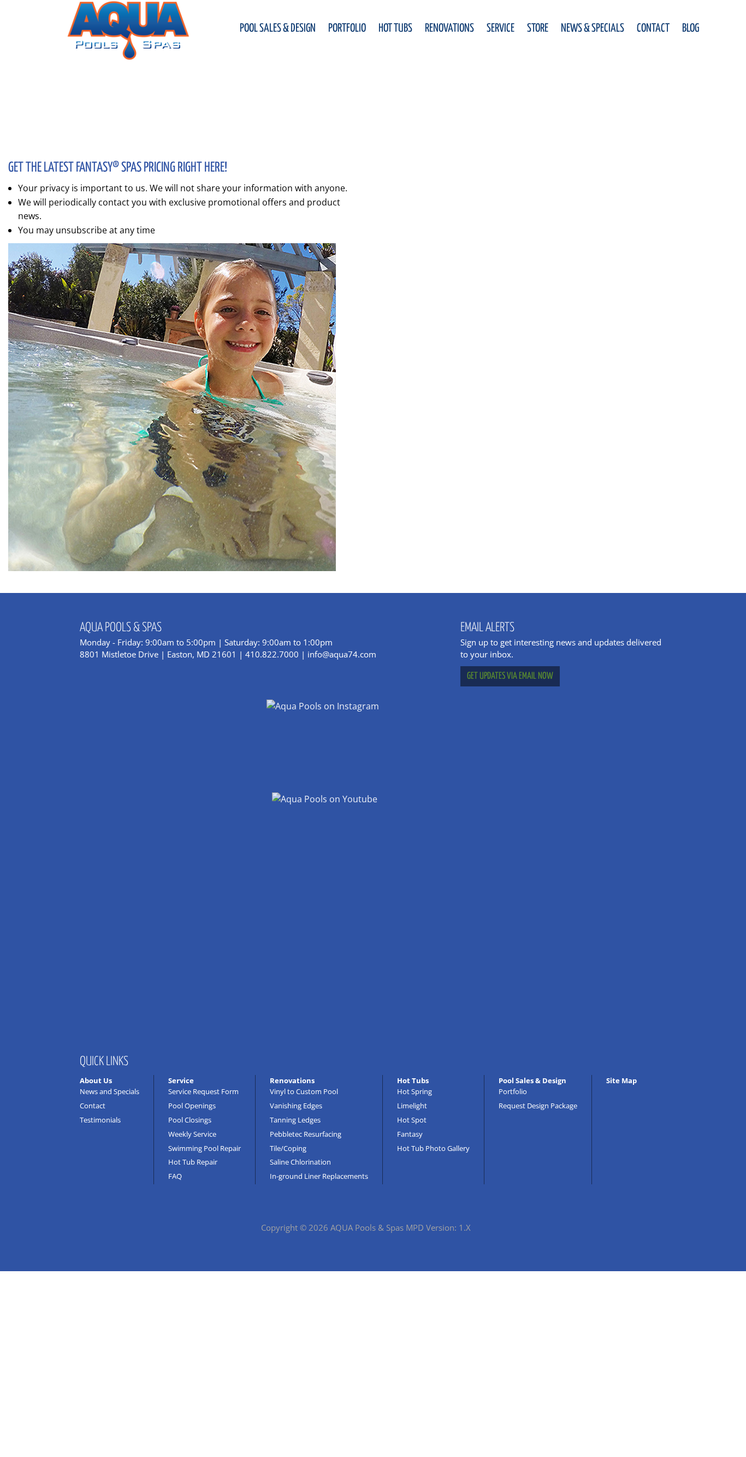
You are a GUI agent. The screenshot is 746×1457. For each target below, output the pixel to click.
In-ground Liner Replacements (319, 1176)
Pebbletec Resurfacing (305, 1134)
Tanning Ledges (295, 1120)
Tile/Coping (288, 1148)
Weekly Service (192, 1134)
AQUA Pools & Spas (367, 1227)
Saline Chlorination (300, 1162)
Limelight (412, 1106)
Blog (690, 28)
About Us (96, 1080)
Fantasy (410, 1134)
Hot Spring (414, 1091)
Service (500, 28)
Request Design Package (538, 1106)
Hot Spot (412, 1120)
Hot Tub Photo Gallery (433, 1148)
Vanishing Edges (296, 1106)
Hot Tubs (395, 28)
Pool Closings (189, 1120)
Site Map (621, 1080)
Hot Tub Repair (192, 1162)
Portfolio (347, 28)
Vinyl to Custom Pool (304, 1091)
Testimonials (100, 1120)
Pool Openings (192, 1106)
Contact (653, 28)
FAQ (175, 1176)
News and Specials (109, 1091)
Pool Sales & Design (278, 28)
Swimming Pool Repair (204, 1148)
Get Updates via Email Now (510, 676)
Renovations (449, 28)
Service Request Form (203, 1091)
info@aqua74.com (341, 654)
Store (537, 28)
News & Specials (592, 28)
